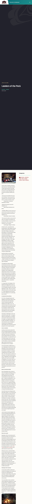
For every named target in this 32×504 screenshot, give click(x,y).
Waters (24, 180)
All (19, 177)
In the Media (26, 177)
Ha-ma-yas (3, 89)
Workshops (27, 180)
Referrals (25, 178)
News (22, 178)
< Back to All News (5, 82)
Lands (20, 178)
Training (7, 89)
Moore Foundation (10, 447)
